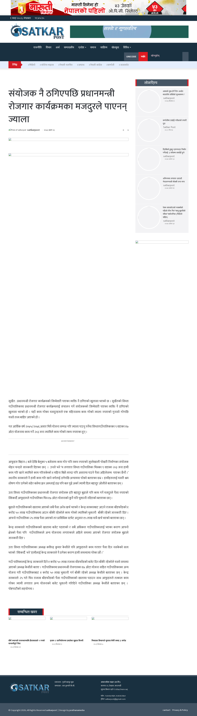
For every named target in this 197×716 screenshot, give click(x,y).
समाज (93, 47)
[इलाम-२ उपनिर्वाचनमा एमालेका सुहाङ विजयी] (68, 627)
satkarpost (33, 130)
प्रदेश (81, 47)
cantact (166, 710)
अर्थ (58, 47)
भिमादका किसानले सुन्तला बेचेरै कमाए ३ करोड (109, 640)
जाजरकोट (125, 65)
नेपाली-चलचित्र (66, 65)
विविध (126, 47)
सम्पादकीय (69, 47)
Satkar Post (169, 127)
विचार (48, 47)
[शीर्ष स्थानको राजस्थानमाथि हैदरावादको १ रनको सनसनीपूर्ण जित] (26, 627)
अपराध (81, 65)
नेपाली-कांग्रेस (96, 65)
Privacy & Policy (180, 710)
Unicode (131, 56)
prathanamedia (76, 710)
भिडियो (32, 65)
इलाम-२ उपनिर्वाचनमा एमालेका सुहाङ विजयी (66, 640)
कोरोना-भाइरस (47, 65)
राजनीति (37, 47)
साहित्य (103, 47)
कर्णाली (111, 65)
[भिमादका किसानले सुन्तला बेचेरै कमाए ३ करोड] (110, 627)
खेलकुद (115, 47)
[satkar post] (16, 47)
